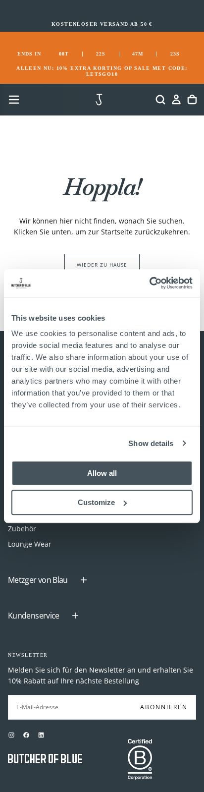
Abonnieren (164, 707)
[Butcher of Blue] (45, 759)
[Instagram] (11, 735)
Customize (96, 502)
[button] (14, 100)
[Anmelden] (176, 100)
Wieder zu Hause (102, 264)
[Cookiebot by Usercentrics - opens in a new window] (149, 283)
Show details (150, 443)
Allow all (102, 473)
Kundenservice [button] (33, 615)
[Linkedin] (41, 735)
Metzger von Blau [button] (38, 579)
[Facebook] (26, 735)
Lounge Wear (29, 544)
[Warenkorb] (192, 100)
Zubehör (22, 528)
